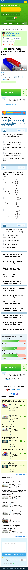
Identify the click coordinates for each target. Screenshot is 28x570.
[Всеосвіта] (2, 1)
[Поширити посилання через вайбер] (17, 394)
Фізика (22, 28)
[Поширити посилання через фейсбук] (14, 394)
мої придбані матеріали (13, 103)
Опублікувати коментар (14, 554)
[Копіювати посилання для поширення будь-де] (11, 394)
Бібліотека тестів (13, 28)
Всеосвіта (4, 28)
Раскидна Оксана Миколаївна (12, 34)
